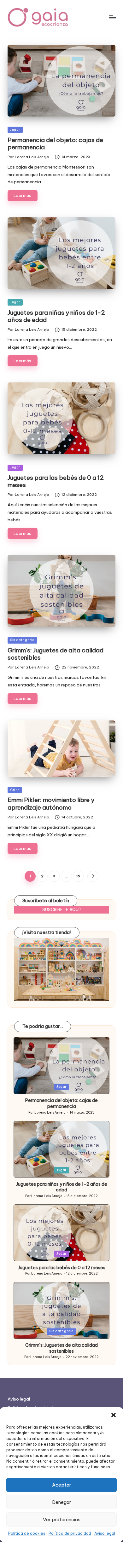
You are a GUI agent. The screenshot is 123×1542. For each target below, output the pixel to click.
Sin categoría (22, 640)
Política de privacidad (70, 1533)
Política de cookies (26, 1533)
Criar (14, 790)
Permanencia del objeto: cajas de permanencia (55, 143)
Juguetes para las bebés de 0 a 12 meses (56, 481)
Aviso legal (104, 1533)
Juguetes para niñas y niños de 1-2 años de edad (56, 316)
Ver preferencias (61, 1519)
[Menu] (112, 17)
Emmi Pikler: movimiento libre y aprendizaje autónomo (51, 803)
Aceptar (61, 1485)
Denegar (61, 1502)
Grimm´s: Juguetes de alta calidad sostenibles (55, 653)
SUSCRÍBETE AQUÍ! (61, 909)
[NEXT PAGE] (92, 876)
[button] (113, 1415)
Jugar (15, 130)
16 (78, 876)
